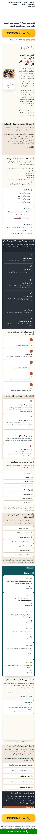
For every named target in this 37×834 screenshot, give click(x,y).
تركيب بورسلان (30, 171)
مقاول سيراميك (29, 182)
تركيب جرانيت (29, 173)
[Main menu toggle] (3, 4)
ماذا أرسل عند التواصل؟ (26, 776)
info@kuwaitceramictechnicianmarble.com (18, 758)
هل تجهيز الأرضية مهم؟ (26, 787)
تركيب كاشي (29, 175)
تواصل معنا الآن (30, 807)
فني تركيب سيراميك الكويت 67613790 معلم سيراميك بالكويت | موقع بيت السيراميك (21, 4)
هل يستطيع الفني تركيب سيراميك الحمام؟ (21, 770)
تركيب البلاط (17, 218)
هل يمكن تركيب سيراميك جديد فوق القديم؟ (21, 765)
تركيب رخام (30, 177)
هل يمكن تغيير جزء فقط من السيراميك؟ (22, 781)
